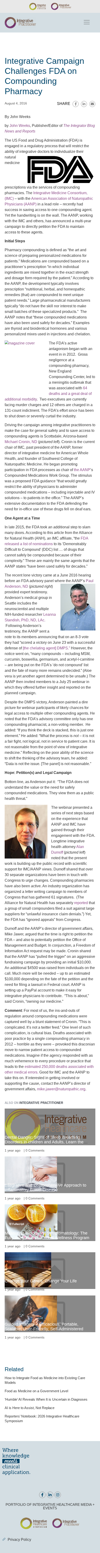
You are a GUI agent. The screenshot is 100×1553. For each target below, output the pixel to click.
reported (81, 903)
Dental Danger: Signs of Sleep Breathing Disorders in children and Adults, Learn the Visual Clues (44, 1142)
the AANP (82, 470)
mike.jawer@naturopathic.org (61, 1089)
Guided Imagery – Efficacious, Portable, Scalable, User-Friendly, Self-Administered (44, 1326)
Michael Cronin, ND (21, 442)
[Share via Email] (92, 104)
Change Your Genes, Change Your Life (41, 1281)
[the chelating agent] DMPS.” (46, 648)
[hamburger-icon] (86, 22)
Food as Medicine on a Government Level (36, 1391)
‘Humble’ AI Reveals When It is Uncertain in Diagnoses (46, 1399)
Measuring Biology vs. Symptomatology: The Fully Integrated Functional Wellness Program (47, 1235)
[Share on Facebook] (76, 104)
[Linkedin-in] (50, 1495)
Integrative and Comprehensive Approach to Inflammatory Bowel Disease (45, 1187)
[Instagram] (57, 1495)
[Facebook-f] (42, 1495)
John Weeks (20, 126)
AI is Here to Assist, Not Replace (29, 1408)
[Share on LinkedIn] (84, 104)
